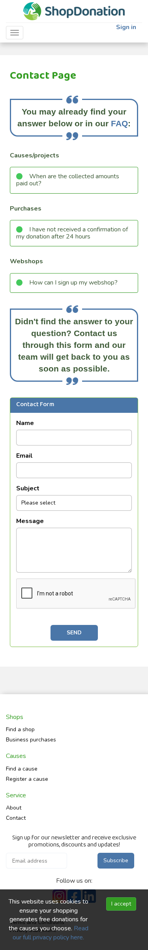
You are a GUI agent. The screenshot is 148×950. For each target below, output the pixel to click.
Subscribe (115, 860)
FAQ (119, 123)
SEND (74, 632)
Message (30, 521)
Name (25, 423)
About (13, 807)
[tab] (74, 180)
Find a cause (21, 769)
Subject (27, 488)
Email (24, 455)
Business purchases (31, 739)
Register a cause (27, 779)
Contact (16, 818)
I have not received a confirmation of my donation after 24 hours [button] (72, 233)
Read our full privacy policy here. (50, 933)
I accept (121, 903)
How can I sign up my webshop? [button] (73, 282)
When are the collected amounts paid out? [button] (67, 180)
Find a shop (20, 729)
